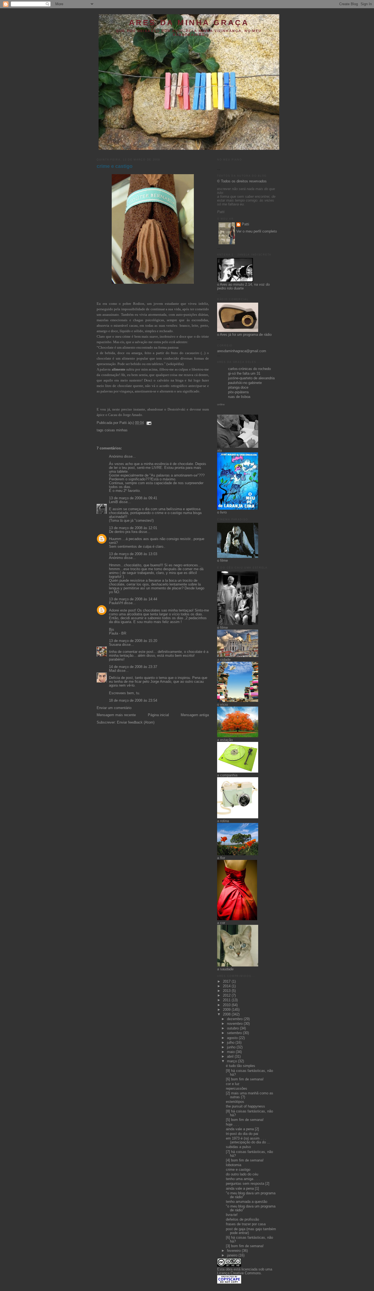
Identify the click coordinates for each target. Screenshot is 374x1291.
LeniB (113, 502)
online (221, 404)
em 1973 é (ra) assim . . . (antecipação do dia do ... (248, 1140)
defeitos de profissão (242, 1219)
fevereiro (234, 1251)
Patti (245, 224)
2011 (227, 1000)
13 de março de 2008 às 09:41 (133, 498)
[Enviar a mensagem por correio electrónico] (148, 423)
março (232, 1061)
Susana (115, 645)
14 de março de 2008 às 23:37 (133, 667)
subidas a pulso (238, 1147)
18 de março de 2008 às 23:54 (133, 700)
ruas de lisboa (239, 397)
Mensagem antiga (195, 715)
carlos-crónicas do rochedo (249, 369)
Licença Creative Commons (239, 1273)
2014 (227, 986)
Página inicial (158, 715)
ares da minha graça (189, 22)
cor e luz (233, 1084)
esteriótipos (235, 1102)
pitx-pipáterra (238, 392)
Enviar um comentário (114, 708)
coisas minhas (116, 430)
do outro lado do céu (242, 1174)
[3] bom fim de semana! (245, 1246)
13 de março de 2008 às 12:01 (133, 528)
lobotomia (233, 1165)
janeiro (232, 1255)
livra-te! (232, 1215)
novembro (235, 1024)
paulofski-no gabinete (245, 383)
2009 (227, 1010)
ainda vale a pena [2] (242, 1129)
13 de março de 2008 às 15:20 (133, 641)
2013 (227, 991)
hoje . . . (232, 1124)
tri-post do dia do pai (242, 1134)
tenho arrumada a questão (246, 1202)
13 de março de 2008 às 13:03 (133, 554)
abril (231, 1056)
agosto (233, 1038)
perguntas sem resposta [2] (247, 1184)
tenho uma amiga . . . (243, 1179)
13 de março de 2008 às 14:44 (133, 599)
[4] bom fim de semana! (245, 1160)
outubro (233, 1028)
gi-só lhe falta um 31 (244, 373)
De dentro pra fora (123, 532)
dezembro (235, 1019)
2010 (227, 1005)
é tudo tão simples (240, 1066)
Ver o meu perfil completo (256, 231)
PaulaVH (116, 603)
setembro (235, 1033)
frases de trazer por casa (246, 1224)
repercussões (236, 1089)
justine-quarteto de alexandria (251, 378)
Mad (112, 671)
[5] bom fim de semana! (245, 1120)
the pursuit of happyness (245, 1106)
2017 (227, 981)
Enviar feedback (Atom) (135, 722)
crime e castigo (115, 166)
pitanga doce (238, 387)
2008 (227, 1014)
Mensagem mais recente (116, 715)
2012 (227, 995)
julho (231, 1043)
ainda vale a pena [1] (242, 1188)
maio (231, 1052)
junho (232, 1047)
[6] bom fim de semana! (245, 1079)
